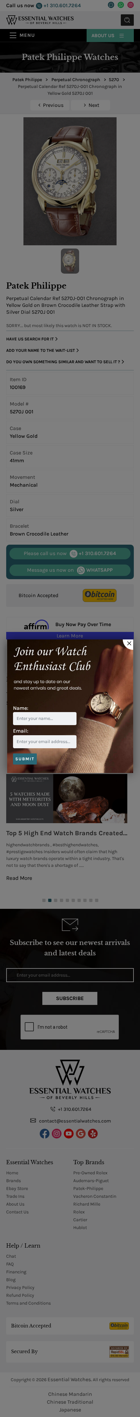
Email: (20, 731)
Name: (20, 708)
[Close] (128, 644)
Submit (25, 758)
